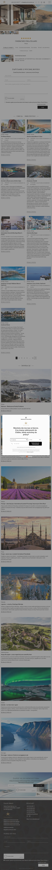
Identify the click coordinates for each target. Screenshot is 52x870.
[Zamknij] (48, 415)
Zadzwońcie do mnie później (35, 443)
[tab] (26, 418)
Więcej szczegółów (30, 452)
